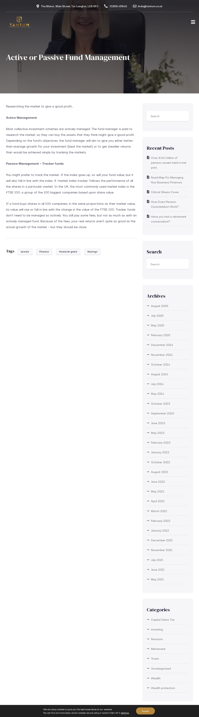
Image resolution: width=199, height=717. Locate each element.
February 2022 (160, 520)
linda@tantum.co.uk (150, 6)
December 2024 (162, 344)
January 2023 (160, 452)
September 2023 (162, 413)
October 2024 (160, 364)
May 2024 (157, 393)
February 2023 (160, 442)
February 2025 (160, 334)
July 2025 (157, 315)
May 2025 (157, 325)
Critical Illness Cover (165, 191)
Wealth (156, 678)
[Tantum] (19, 23)
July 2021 (157, 559)
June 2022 (158, 481)
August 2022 (159, 471)
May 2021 (157, 579)
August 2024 (159, 374)
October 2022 (160, 462)
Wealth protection (163, 687)
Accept (145, 711)
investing (157, 629)
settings (125, 712)
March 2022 (159, 510)
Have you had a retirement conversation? (168, 218)
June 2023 (158, 422)
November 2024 (162, 354)
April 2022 (158, 500)
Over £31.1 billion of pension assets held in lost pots (168, 162)
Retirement (158, 648)
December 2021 (162, 540)
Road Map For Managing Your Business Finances (167, 179)
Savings (92, 251)
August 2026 (159, 305)
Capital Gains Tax (163, 619)
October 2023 (160, 403)
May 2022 (157, 491)
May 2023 (157, 432)
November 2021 (161, 549)
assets (25, 251)
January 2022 (160, 530)
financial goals (68, 251)
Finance (44, 251)
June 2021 (157, 569)
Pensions (157, 638)
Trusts (155, 658)
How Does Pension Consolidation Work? (165, 204)
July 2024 (157, 383)
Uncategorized (161, 668)
